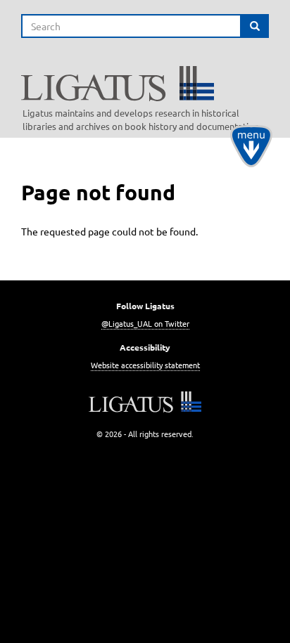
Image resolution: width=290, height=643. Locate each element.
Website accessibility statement (145, 364)
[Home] (150, 83)
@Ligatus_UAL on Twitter (145, 323)
